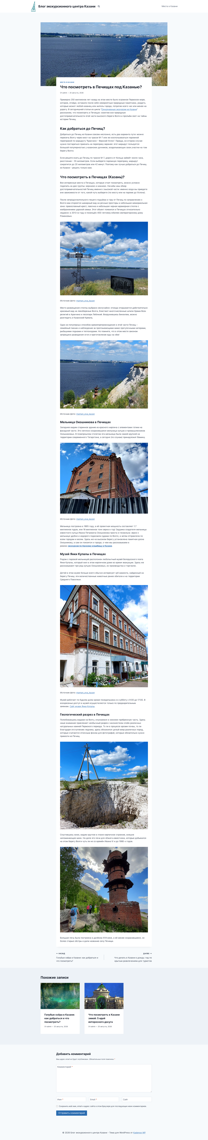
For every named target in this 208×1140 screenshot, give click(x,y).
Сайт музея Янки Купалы (82, 706)
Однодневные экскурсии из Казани (119, 109)
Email (93, 1099)
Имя (60, 1099)
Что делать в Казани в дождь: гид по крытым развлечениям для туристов (133, 957)
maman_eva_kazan (85, 301)
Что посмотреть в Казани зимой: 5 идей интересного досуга (104, 1018)
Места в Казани (170, 6)
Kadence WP (139, 1132)
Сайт (125, 1099)
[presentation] (60, 996)
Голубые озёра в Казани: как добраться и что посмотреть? (77, 957)
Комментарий (65, 1067)
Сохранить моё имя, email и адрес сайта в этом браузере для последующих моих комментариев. (103, 1106)
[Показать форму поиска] (99, 6)
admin (64, 93)
